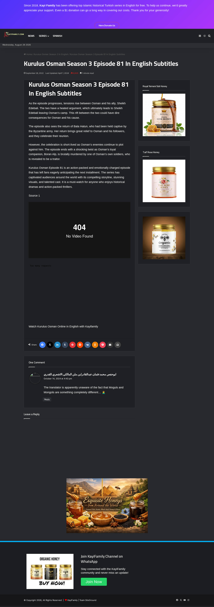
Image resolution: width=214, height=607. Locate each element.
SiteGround (90, 600)
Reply (47, 399)
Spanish (57, 36)
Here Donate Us (107, 25)
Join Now (94, 581)
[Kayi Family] (14, 34)
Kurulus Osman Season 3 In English (51, 54)
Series (43, 36)
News (31, 36)
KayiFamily (73, 600)
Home (29, 54)
